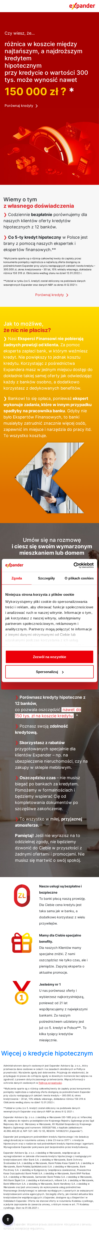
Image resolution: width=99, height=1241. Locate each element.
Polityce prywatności (50, 1082)
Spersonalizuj (47, 672)
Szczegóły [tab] (46, 578)
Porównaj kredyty (19, 105)
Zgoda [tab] (17, 578)
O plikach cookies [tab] (79, 578)
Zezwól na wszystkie (49, 657)
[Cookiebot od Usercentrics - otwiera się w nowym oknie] (73, 565)
